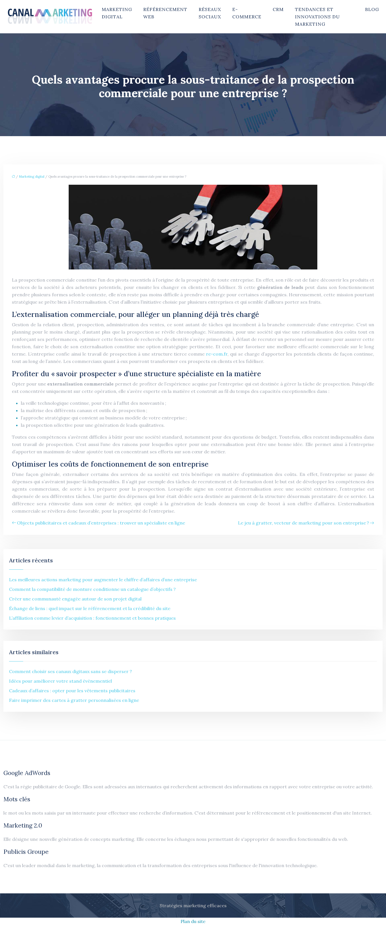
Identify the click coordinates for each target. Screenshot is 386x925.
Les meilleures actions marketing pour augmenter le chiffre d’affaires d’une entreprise (103, 579)
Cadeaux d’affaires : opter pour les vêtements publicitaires (72, 690)
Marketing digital (117, 12)
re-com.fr (216, 354)
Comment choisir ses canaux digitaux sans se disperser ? (70, 671)
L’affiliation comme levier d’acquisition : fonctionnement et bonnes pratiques (92, 618)
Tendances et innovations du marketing (317, 16)
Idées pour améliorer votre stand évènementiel (60, 681)
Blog (372, 9)
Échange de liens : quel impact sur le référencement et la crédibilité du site (89, 608)
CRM (278, 9)
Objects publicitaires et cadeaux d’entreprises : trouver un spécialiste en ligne (101, 523)
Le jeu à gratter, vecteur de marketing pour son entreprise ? (303, 523)
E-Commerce (246, 12)
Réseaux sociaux (210, 12)
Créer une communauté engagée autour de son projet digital (75, 599)
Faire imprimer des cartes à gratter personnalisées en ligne (74, 700)
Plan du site (193, 921)
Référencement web (165, 12)
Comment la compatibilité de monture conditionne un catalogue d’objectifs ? (92, 589)
